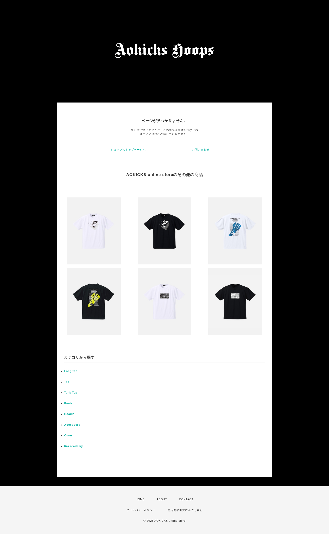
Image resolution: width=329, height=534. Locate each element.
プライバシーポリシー (141, 510)
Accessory (72, 424)
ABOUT (162, 499)
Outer (68, 435)
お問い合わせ (200, 149)
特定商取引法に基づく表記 (185, 510)
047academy (73, 446)
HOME (140, 499)
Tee (66, 381)
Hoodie (69, 414)
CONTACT (186, 499)
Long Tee (70, 371)
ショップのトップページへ (128, 149)
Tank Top (70, 392)
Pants (68, 403)
